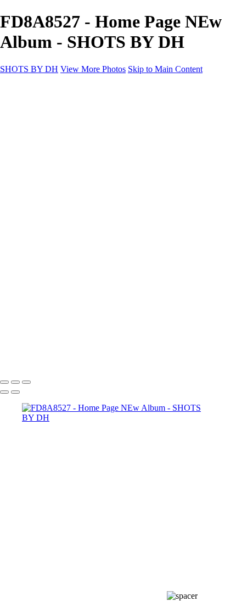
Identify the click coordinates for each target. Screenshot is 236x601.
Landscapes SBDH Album (90, 175)
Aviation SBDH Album (85, 146)
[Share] (26, 216)
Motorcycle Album (76, 136)
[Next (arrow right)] (15, 392)
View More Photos (93, 69)
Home (32, 106)
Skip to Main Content (165, 69)
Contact (35, 205)
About (33, 195)
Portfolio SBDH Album (85, 185)
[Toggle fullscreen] (15, 382)
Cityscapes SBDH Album (88, 165)
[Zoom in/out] (26, 382)
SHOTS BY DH (29, 69)
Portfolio (37, 116)
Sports (55, 156)
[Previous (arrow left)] (4, 392)
